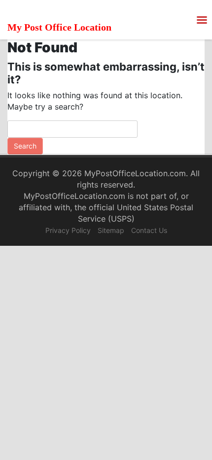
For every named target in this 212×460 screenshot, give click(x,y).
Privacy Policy (68, 230)
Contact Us (149, 230)
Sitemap (111, 230)
